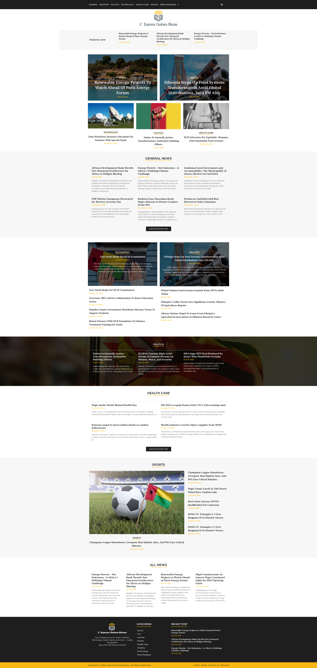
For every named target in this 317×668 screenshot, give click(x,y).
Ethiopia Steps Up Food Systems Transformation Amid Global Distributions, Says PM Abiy (194, 87)
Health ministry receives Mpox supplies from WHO (191, 425)
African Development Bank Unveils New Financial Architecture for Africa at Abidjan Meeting (173, 37)
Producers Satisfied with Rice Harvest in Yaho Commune (201, 200)
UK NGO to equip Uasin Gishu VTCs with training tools (193, 405)
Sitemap (225, 665)
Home (197, 665)
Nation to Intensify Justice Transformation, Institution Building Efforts (158, 141)
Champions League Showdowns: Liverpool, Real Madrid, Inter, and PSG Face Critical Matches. (207, 476)
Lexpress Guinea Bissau (118, 665)
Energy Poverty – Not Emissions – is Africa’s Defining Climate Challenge (210, 36)
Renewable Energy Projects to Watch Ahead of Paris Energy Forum (133, 36)
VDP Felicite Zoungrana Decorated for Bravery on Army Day (112, 200)
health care (158, 393)
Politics (115, 4)
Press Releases (168, 4)
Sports (154, 4)
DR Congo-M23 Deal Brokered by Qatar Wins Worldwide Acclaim (203, 355)
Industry (104, 4)
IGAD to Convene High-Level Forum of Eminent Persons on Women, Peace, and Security (155, 356)
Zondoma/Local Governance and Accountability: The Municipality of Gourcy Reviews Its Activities (205, 171)
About (204, 665)
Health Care (142, 4)
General (93, 4)
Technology (127, 4)
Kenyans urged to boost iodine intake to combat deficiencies (120, 426)
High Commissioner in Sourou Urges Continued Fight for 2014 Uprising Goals (210, 579)
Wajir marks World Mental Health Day (114, 405)
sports (158, 464)
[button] (222, 5)
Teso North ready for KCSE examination (122, 256)
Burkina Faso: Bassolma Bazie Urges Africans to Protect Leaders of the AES (158, 201)
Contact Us (213, 665)
